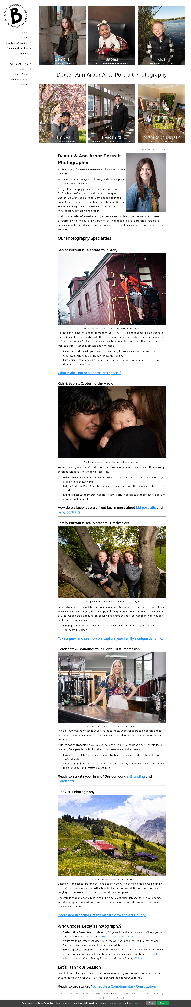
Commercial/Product (17, 48)
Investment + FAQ (18, 63)
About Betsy (21, 74)
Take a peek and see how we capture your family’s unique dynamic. (110, 638)
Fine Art (24, 53)
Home (25, 32)
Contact (24, 84)
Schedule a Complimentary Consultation (124, 986)
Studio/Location (19, 79)
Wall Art (139, 958)
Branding (137, 776)
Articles (24, 69)
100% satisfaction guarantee (117, 936)
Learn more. (138, 1003)
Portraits (23, 37)
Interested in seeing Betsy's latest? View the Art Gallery (102, 915)
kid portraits (146, 507)
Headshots (66, 781)
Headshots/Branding (17, 43)
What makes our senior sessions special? (89, 373)
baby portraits (69, 512)
